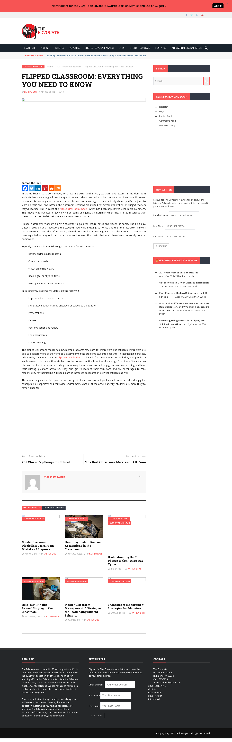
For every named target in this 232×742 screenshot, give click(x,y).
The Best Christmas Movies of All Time (115, 462)
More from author (54, 507)
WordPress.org (167, 125)
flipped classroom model (73, 208)
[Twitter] (32, 188)
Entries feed (165, 116)
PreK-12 (44, 47)
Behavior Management (119, 519)
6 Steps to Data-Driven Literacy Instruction (184, 282)
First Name (158, 225)
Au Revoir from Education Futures (178, 272)
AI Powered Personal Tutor (187, 47)
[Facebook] (25, 188)
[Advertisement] (84, 417)
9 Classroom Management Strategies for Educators (126, 606)
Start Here (29, 47)
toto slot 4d (154, 699)
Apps (122, 47)
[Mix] (58, 188)
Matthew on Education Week (178, 260)
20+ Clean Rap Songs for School (46, 462)
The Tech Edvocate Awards (99, 47)
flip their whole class (70, 357)
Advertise (75, 47)
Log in (162, 111)
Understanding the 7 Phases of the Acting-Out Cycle (125, 560)
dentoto (152, 689)
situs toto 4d (154, 692)
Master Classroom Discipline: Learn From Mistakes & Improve (38, 545)
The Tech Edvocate (140, 47)
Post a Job (160, 47)
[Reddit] (52, 188)
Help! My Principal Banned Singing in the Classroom (37, 608)
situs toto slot (155, 695)
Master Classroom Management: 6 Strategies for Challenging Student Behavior (83, 610)
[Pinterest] (45, 188)
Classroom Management (33, 67)
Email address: (161, 215)
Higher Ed (59, 47)
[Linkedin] (38, 188)
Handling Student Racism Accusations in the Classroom (83, 545)
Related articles (32, 507)
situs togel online (157, 685)
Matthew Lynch (31, 92)
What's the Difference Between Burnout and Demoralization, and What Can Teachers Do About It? (184, 307)
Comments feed (167, 120)
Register (163, 106)
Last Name (158, 236)
